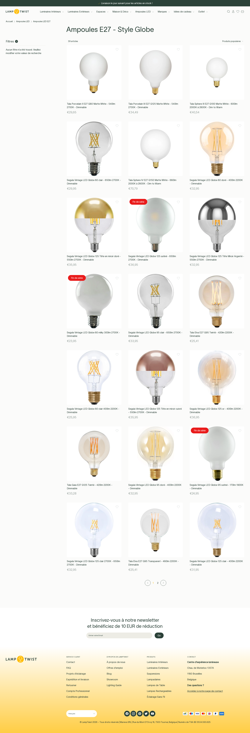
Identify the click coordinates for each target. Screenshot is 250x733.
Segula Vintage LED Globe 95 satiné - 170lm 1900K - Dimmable (216, 487)
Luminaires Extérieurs (78, 11)
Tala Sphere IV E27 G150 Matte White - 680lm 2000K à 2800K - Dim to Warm (152, 182)
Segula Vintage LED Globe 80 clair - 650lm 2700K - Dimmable (94, 182)
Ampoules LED (143, 11)
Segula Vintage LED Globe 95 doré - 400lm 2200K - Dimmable (154, 487)
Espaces (100, 11)
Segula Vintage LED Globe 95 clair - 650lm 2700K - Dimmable (155, 334)
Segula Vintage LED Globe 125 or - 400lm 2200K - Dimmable (216, 410)
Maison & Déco (120, 11)
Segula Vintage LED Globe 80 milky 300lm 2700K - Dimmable (93, 334)
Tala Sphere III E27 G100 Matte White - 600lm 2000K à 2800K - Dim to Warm (213, 105)
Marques (162, 11)
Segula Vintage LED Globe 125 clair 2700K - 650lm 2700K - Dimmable (93, 563)
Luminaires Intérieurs (50, 11)
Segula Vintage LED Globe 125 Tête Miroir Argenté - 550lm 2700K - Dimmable (217, 258)
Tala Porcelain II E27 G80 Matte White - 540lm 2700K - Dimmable (91, 105)
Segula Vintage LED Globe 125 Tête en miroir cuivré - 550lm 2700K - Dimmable (155, 410)
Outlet (201, 11)
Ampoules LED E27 (41, 21)
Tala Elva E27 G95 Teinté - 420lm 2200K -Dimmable (212, 334)
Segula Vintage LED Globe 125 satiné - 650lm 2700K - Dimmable (152, 258)
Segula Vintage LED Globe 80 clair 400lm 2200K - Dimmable (93, 410)
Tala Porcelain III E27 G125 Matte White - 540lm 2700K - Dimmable (153, 105)
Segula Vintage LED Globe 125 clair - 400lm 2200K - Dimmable (216, 563)
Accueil (9, 21)
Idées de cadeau (182, 11)
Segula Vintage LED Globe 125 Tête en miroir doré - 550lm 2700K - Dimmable (94, 258)
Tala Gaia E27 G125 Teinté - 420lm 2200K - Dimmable (89, 487)
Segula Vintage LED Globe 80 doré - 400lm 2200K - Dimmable (216, 182)
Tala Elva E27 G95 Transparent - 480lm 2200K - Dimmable (153, 563)
